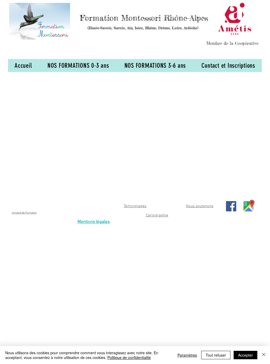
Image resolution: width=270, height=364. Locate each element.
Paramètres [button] (187, 355)
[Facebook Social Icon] (231, 206)
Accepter (245, 355)
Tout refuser (216, 355)
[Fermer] (264, 355)
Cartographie (157, 215)
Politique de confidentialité (129, 357)
